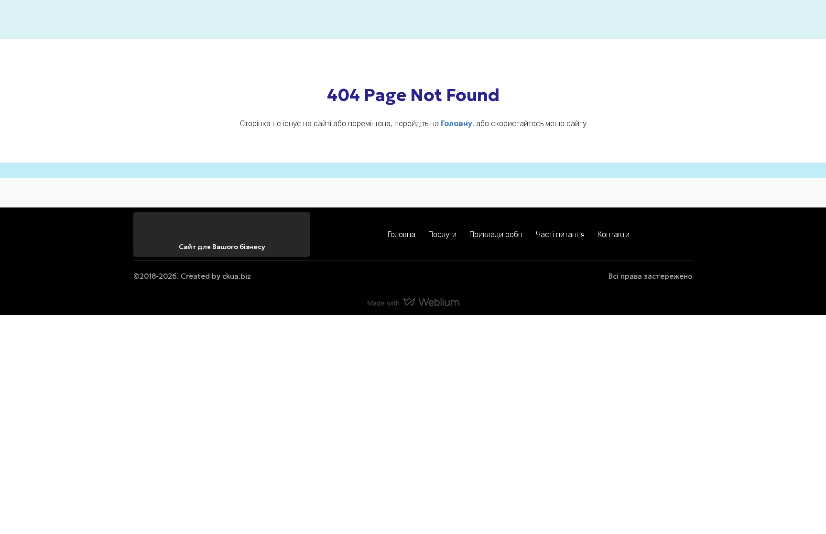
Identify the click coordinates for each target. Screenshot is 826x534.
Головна (401, 234)
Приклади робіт (496, 234)
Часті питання (560, 234)
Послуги (442, 234)
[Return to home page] (148, 19)
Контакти (614, 234)
